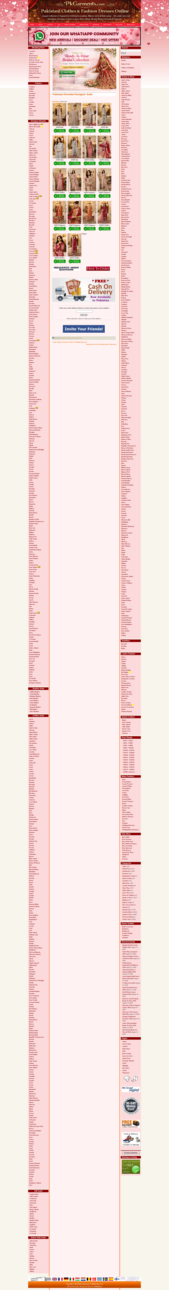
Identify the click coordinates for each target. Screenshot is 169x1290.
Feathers (32, 319)
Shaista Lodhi (125, 520)
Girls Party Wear (127, 852)
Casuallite (124, 150)
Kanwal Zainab (34, 906)
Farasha (31, 303)
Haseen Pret (125, 217)
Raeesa (31, 502)
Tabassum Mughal (35, 1130)
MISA (31, 967)
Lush (30, 928)
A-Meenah (32, 168)
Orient (31, 486)
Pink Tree (124, 419)
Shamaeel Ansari (126, 533)
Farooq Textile (34, 308)
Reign (31, 526)
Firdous (31, 325)
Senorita (124, 515)
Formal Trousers (127, 801)
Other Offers (126, 890)
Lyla (30, 412)
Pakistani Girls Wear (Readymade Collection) (101, 344)
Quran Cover (126, 731)
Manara (31, 423)
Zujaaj (123, 635)
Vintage (123, 589)
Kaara (123, 269)
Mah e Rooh (33, 932)
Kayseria (32, 386)
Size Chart (107, 24)
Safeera (31, 1056)
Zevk (30, 676)
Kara (31, 902)
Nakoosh (124, 365)
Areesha (31, 752)
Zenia (31, 672)
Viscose (31, 115)
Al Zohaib (32, 161)
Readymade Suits (126, 456)
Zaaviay (31, 1154)
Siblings (123, 71)
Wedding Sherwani (128, 825)
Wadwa (31, 1144)
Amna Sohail (33, 177)
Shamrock (32, 1093)
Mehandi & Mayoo (35, 73)
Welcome (119, 24)
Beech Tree (32, 218)
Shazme (31, 591)
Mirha (32, 1214)
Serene (31, 598)
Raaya (31, 499)
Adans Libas (33, 142)
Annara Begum (34, 179)
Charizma (32, 229)
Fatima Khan (125, 182)
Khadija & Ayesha (127, 291)
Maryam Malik (126, 339)
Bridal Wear (33, 58)
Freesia (31, 336)
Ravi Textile (33, 1260)
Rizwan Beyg (125, 474)
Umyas (31, 1139)
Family (123, 60)
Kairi (123, 271)
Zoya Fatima (33, 680)
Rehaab (31, 1026)
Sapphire (32, 580)
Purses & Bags (126, 702)
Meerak (31, 441)
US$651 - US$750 (128, 767)
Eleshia (31, 264)
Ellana (31, 277)
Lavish (31, 926)
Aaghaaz (32, 721)
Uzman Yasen (125, 581)
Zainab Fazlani (34, 656)
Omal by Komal (126, 396)
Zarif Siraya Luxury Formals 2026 (129, 993)
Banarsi (123, 659)
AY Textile (32, 203)
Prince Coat (126, 808)
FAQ (59, 24)
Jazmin (31, 375)
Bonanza (32, 222)
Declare (31, 262)
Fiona (31, 323)
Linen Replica (34, 702)
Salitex (31, 563)
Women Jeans (125, 683)
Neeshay (31, 467)
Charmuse (33, 1203)
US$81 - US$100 (128, 748)
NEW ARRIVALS (34, 124)
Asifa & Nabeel (34, 196)
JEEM (31, 898)
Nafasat (31, 989)
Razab (31, 517)
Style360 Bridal (34, 77)
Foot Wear (124, 674)
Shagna (31, 1091)
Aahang (31, 131)
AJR (122, 102)
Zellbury (32, 669)
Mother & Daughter (127, 67)
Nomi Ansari (125, 382)
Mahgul (123, 319)
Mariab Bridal (34, 68)
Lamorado (32, 404)
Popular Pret (125, 428)
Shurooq (32, 604)
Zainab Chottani (34, 654)
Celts (30, 227)
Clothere (32, 236)
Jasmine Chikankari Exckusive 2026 (129, 1017)
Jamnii (31, 887)
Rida (31, 1265)
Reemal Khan (33, 1035)
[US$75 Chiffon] (89, 158)
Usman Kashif (33, 641)
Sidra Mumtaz (126, 546)
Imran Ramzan (34, 874)
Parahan (124, 409)
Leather (31, 102)
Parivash (124, 415)
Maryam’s (32, 956)
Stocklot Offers (127, 912)
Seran (31, 587)
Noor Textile (33, 1000)
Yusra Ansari (125, 598)
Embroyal (32, 817)
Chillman (32, 233)
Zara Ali (32, 659)
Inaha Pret (124, 241)
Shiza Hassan (33, 602)
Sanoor (31, 1072)
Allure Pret (125, 106)
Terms (124, 1070)
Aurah (123, 134)
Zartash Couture (126, 609)
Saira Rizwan (33, 556)
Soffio (123, 554)
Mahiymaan (33, 419)
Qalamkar (32, 497)
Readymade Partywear (128, 454)
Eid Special (126, 871)
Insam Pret (124, 243)
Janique (31, 891)
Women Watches (126, 711)
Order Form (83, 24)
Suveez (31, 626)
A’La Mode (32, 749)
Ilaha (123, 228)
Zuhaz (123, 633)
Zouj (30, 1178)
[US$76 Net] (104, 126)
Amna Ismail (125, 110)
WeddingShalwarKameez (130, 829)
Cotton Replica (34, 694)
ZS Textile (32, 678)
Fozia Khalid (125, 200)
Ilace (123, 230)
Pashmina (32, 106)
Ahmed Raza (33, 732)
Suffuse (31, 619)
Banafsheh (32, 212)
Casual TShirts (127, 786)
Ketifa (31, 913)
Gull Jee (31, 343)
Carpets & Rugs (127, 933)
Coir (30, 238)
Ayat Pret (124, 136)
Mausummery (33, 434)
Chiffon (31, 89)
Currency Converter (130, 1153)
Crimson (32, 253)
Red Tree (124, 461)
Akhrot (123, 89)
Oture (123, 404)
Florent (31, 334)
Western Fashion (127, 917)
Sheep (123, 539)
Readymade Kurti (127, 452)
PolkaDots (124, 424)
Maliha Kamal (34, 945)
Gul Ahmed (32, 340)
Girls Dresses (126, 850)
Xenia (31, 643)
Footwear (125, 873)
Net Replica (33, 705)
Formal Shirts (126, 799)
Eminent (32, 282)
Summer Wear (127, 914)
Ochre (124, 856)
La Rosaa (124, 302)
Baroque (32, 216)
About (40, 24)
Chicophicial (125, 154)
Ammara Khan (34, 172)
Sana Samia (33, 569)
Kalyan (31, 384)
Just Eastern (125, 265)
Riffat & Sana (125, 467)
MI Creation (33, 447)
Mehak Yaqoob (34, 963)
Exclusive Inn (125, 180)
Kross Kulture (33, 401)
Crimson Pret (125, 156)
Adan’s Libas (33, 728)
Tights (123, 709)
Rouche (31, 1041)
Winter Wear (126, 919)
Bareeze (31, 214)
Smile (31, 611)
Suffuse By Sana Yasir (36, 1126)
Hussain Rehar (34, 353)
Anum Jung (125, 121)
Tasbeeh (124, 733)
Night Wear (125, 696)
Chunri (123, 661)
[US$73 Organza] (59, 224)
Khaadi (31, 395)
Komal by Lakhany (35, 399)
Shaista (31, 595)
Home (32, 24)
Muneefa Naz (33, 985)
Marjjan (31, 432)
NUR (30, 480)
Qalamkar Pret (126, 435)
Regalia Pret (125, 443)
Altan (31, 163)
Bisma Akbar (125, 145)
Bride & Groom (34, 60)
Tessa (31, 632)
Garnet (123, 204)
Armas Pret (125, 126)
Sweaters (125, 819)
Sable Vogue (33, 539)
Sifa (30, 606)
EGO (123, 169)
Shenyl (31, 1102)
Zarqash (32, 661)
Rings (123, 648)
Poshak (31, 1006)
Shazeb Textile (34, 593)
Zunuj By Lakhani (35, 1183)
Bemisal (31, 786)
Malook (123, 324)
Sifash (123, 550)
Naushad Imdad (34, 991)
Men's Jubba (126, 812)
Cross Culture (33, 255)
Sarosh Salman (126, 507)
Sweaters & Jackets (127, 707)
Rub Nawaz (32, 1050)
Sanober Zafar (126, 500)
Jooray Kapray (126, 261)
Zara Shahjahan (34, 652)
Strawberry (32, 1124)
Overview (55, 101)
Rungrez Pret (125, 472)
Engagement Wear (35, 66)
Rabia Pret (124, 433)
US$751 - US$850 (128, 769)
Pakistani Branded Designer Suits (73, 94)
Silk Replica (33, 709)
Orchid (31, 484)
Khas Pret (124, 295)
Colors (124, 792)
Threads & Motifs (127, 576)
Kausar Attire (125, 282)
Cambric (32, 87)
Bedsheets (125, 929)
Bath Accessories (127, 927)
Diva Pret (124, 167)
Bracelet (124, 644)
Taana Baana (33, 628)
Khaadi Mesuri (126, 685)
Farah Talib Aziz (34, 305)
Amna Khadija (34, 174)
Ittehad (31, 362)
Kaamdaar (124, 278)
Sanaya (31, 574)
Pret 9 (123, 430)
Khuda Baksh (125, 287)
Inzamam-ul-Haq (126, 245)
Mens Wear (126, 888)
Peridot (31, 493)
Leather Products (128, 885)
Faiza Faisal (33, 828)
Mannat (123, 326)
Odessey (124, 398)
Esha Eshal (32, 292)
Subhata (31, 617)
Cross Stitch (33, 258)
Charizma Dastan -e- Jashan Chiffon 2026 (129, 970)
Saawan (31, 1078)
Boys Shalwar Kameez (129, 843)
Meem (31, 443)
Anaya (31, 53)
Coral (31, 240)
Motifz (31, 456)
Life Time (124, 308)
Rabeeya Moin (126, 439)
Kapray (123, 274)
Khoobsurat (33, 397)
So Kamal (32, 615)
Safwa (31, 552)
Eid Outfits (124, 672)
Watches (125, 823)
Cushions (125, 937)
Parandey (124, 698)
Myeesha (32, 987)
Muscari (31, 460)
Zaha (31, 650)
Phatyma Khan (126, 417)
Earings (123, 646)
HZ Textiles (33, 867)
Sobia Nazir (33, 613)
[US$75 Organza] (74, 191)
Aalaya (31, 133)
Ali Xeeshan (33, 157)
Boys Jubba (126, 837)
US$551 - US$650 (128, 764)
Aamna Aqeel (34, 1194)
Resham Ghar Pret (127, 459)
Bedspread (125, 931)
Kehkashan (125, 284)
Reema (123, 465)
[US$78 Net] (59, 126)
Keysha (31, 388)
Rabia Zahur (125, 437)
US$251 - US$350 (128, 757)
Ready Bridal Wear (127, 450)
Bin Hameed (33, 791)
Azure (31, 209)
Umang (31, 1141)
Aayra (31, 135)
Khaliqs (123, 293)
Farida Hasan (125, 184)
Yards (31, 646)
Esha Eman (33, 290)
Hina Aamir (125, 224)
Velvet (31, 113)
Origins (123, 402)
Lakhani (32, 924)
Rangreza (32, 504)
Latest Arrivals (127, 1056)
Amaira (31, 170)
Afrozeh (31, 144)
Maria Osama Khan (35, 428)
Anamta (31, 183)
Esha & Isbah (33, 295)
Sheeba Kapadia (34, 1100)
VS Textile (33, 1233)
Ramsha (31, 510)
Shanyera (32, 554)
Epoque (31, 284)
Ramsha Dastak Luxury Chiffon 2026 (130, 946)
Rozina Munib (125, 476)
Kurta (124, 803)
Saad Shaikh (33, 545)
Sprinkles (124, 561)
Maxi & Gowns (34, 71)
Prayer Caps (126, 729)
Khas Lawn (32, 393)
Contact (50, 24)
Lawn (31, 100)
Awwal (31, 201)
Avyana (31, 773)
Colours (31, 242)
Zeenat (31, 1176)
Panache (32, 491)
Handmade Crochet (128, 876)
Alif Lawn (32, 155)
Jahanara (32, 371)
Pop (122, 426)
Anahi (31, 187)
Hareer (31, 856)
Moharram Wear (126, 694)
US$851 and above (129, 772)
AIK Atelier (33, 736)
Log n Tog (124, 313)
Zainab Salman (126, 622)
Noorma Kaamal (126, 380)
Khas (30, 911)
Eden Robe (32, 266)
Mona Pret (124, 359)
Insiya (31, 360)
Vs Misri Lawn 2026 (128, 983)
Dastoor (31, 804)
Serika (31, 1087)
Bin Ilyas (32, 220)
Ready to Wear (127, 897)
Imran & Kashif (126, 237)
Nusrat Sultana (126, 391)
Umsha (123, 578)
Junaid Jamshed (34, 380)
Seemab (123, 513)
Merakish (32, 972)
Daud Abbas (125, 160)
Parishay (32, 489)
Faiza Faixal (33, 314)
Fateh (31, 834)
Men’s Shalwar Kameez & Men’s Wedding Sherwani (70, 342)
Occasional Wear (127, 814)
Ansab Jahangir (34, 181)
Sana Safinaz (33, 567)
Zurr (30, 1185)
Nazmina (124, 369)
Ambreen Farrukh (127, 112)
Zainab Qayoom (34, 1167)
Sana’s (123, 502)
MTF (30, 458)
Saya (30, 584)
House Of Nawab (34, 863)
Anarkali (32, 51)
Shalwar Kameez (127, 816)
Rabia (31, 506)
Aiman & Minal (126, 95)
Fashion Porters (34, 312)
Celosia (31, 797)
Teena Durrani (34, 1135)
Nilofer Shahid (34, 475)
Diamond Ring (126, 670)
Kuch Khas (32, 917)
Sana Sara (32, 571)
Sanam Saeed (33, 565)
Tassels (123, 572)
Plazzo (123, 700)
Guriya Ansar (125, 208)
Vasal (31, 1148)
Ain (30, 146)
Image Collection (34, 356)
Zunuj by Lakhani (35, 683)
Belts (123, 779)
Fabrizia (32, 832)
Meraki (31, 969)
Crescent (32, 251)
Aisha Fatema (125, 99)
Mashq (31, 943)
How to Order (70, 24)
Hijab (124, 720)
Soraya (31, 1113)
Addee (31, 140)
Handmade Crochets (128, 679)
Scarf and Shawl (126, 705)
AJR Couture (33, 150)
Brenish (31, 225)
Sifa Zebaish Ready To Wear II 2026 (129, 1031)
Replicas (125, 900)
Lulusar (123, 315)
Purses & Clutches (128, 895)
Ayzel (31, 205)
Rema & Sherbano (127, 448)
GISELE (32, 850)
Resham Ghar (33, 523)
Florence (32, 332)
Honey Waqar (33, 861)
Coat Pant (125, 790)
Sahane (31, 543)
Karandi (32, 95)
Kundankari (33, 919)
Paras (123, 411)
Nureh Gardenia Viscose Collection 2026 (130, 957)
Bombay (31, 782)
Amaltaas (32, 741)
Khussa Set (124, 687)
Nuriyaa (124, 389)
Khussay (124, 689)
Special (124, 907)
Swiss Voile (32, 111)
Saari (31, 75)
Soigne (31, 1115)
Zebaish (31, 665)
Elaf (30, 268)
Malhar (32, 1256)
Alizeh (31, 166)
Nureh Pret (124, 387)
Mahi (31, 937)
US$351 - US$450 (128, 760)
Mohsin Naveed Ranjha (36, 449)
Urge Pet (124, 596)
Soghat (31, 1122)
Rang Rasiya (33, 513)
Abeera (31, 723)
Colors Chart (126, 1044)
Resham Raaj (33, 1032)
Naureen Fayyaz (126, 478)
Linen (31, 104)
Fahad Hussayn (34, 299)
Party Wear (126, 893)
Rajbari (31, 508)
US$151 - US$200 (128, 752)
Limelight (32, 410)
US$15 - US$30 (128, 740)
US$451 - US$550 (128, 762)
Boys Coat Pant (127, 846)
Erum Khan (33, 286)
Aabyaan (32, 137)
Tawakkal (32, 630)
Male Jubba (126, 726)
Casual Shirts (126, 782)
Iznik (30, 367)
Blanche (31, 789)
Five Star (32, 327)
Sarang (31, 1074)
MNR (123, 350)
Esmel (31, 288)
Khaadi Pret (125, 289)
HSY (30, 865)
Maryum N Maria (35, 436)
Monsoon (32, 454)
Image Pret (125, 234)
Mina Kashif (125, 348)
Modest (123, 352)
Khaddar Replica (35, 696)
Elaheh (31, 273)
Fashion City (33, 310)
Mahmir (31, 939)
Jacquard (32, 93)
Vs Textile (32, 639)
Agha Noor (124, 84)
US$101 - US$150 (128, 750)
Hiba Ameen (33, 858)
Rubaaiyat (32, 1046)
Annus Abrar (33, 192)
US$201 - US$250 (128, 755)
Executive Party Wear (36, 62)
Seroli (31, 600)
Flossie (31, 843)
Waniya (123, 591)
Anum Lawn (33, 185)
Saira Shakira (33, 558)
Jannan (31, 889)
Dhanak (31, 260)
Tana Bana (124, 570)
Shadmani (32, 1089)
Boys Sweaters (126, 839)
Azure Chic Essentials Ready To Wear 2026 (129, 1024)
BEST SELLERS (34, 126)
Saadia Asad (33, 547)
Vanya (123, 585)
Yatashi (31, 1152)
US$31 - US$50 (128, 743)
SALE (124, 1063)
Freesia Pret (125, 202)
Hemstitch (32, 349)
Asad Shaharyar (34, 754)
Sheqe (31, 1109)
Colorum (32, 244)
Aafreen (31, 129)
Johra (31, 377)
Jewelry (123, 681)
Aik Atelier (32, 148)
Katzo (123, 276)
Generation (125, 206)
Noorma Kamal (34, 473)
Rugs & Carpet (127, 902)
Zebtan (31, 667)
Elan (30, 271)
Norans (31, 471)
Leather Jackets (126, 692)
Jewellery (125, 881)
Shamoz (123, 530)
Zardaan (32, 1157)
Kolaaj (123, 298)
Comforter (125, 935)
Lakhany (32, 408)
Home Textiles (127, 878)
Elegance (32, 275)
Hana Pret (124, 215)
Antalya (123, 117)
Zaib (122, 613)
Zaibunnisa (125, 615)
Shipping (96, 24)
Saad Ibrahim (125, 480)
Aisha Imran (125, 86)
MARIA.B (32, 425)
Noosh (31, 469)
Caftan (123, 663)
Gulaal (31, 345)
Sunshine (32, 622)
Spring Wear (126, 909)
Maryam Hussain (34, 430)
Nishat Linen (33, 478)
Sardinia (32, 582)
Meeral (31, 415)
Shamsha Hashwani (127, 526)
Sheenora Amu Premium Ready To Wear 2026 (130, 999)
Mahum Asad (33, 935)
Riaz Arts (32, 528)
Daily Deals (126, 1049)
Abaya (123, 657)
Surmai (31, 624)
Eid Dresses (33, 64)
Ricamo (31, 1039)
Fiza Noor (32, 329)
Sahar (31, 578)
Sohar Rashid (125, 559)
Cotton (31, 91)
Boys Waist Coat (127, 841)
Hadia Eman (33, 347)
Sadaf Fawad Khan (35, 550)
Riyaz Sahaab (125, 470)
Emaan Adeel (33, 279)
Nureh (31, 482)
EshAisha (32, 297)
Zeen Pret (124, 628)
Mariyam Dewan (126, 335)
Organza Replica (35, 707)
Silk (30, 108)
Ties (123, 821)
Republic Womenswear (36, 521)
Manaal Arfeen (126, 328)
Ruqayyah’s (33, 536)
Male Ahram (126, 724)
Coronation (33, 249)
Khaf (30, 390)
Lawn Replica (34, 700)
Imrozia (31, 358)
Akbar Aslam (33, 153)
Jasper (31, 373)
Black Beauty (33, 55)
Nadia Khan (125, 363)
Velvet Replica (34, 711)
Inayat (31, 880)
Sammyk (124, 493)
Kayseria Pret (125, 280)
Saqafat (31, 1080)
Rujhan (31, 532)
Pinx (122, 422)
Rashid (31, 515)
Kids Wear (125, 883)
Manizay (32, 438)
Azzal (31, 767)
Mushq (31, 462)
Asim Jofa (32, 199)
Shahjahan (124, 522)
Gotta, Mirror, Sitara (128, 676)
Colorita (32, 246)
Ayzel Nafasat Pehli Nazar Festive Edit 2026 (130, 977)
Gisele (31, 338)
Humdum (32, 351)
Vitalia (31, 637)
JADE (31, 369)
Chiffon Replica (35, 692)
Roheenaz (32, 530)
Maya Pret (124, 343)
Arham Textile (34, 194)
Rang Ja (124, 441)
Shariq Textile (33, 589)
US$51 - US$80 (128, 745)
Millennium (33, 965)
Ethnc (123, 178)
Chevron (32, 231)
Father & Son (125, 64)
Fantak (31, 301)
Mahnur (31, 421)
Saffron (31, 541)
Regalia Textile (34, 519)
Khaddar (32, 97)
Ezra (30, 826)
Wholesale (131, 24)
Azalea (31, 207)
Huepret (124, 226)
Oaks (123, 393)
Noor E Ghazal (34, 995)
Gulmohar (32, 854)
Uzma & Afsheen (126, 583)
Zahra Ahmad (33, 648)
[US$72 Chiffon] (104, 224)
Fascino (31, 839)
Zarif (31, 663)
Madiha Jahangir (127, 317)
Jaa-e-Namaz (126, 722)
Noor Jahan (33, 998)
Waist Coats (126, 827)
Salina (31, 560)
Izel (30, 364)
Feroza (31, 321)
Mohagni (32, 452)
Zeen (30, 674)
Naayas (31, 465)
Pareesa (123, 413)
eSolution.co (98, 1286)
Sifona (31, 608)
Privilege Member (128, 1061)
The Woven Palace (35, 635)
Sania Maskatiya (34, 576)
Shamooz (32, 1096)
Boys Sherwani (127, 848)
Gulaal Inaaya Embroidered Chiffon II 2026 (130, 965)
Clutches (124, 668)
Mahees (31, 417)
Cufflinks (125, 795)
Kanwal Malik (33, 382)
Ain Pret (124, 97)
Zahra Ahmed (125, 611)
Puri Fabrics (33, 495)
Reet (122, 463)
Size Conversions (127, 905)
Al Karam (32, 159)
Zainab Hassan (126, 620)
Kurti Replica (34, 698)
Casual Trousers (127, 784)
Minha (31, 445)
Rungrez (32, 534)
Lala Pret (124, 306)
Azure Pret (124, 132)
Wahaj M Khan (126, 600)
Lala (30, 406)
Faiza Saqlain (33, 316)
